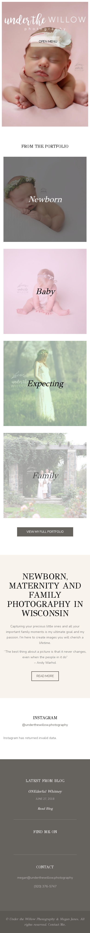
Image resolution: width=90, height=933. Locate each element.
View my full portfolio (45, 532)
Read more (45, 199)
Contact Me (56, 925)
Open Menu (47, 41)
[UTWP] (45, 22)
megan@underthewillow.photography (45, 877)
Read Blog (45, 809)
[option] (45, 65)
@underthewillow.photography (45, 725)
